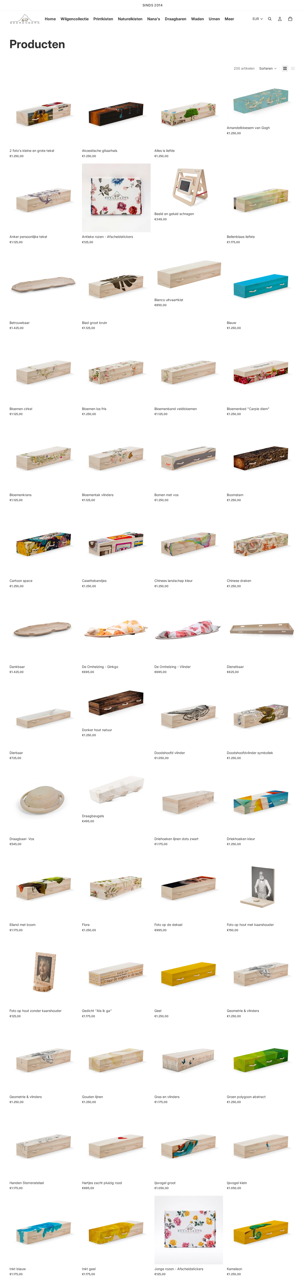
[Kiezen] (70, 139)
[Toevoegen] (143, 225)
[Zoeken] (269, 19)
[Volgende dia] (71, 112)
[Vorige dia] (17, 112)
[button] (268, 68)
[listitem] (229, 18)
